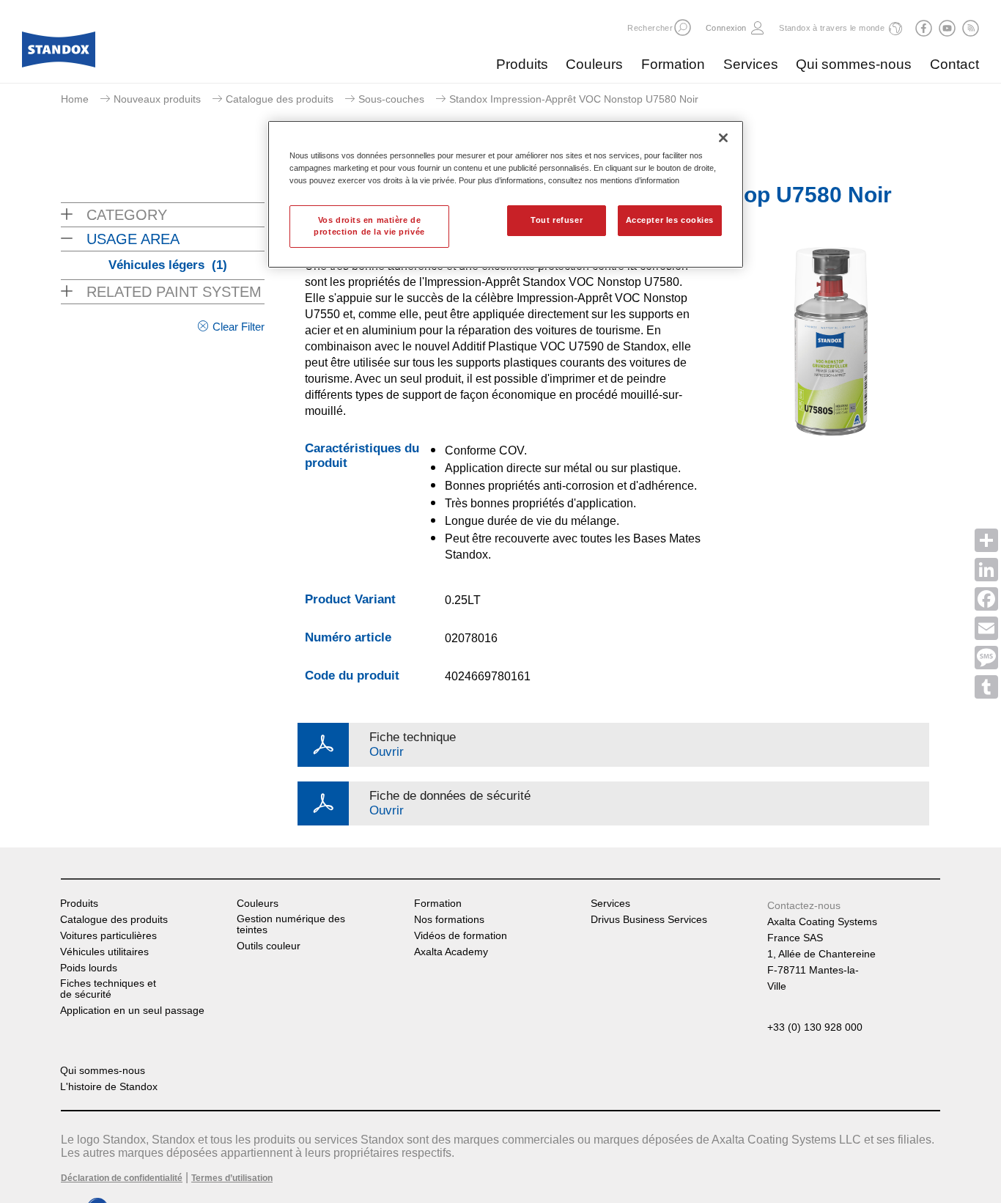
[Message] (986, 657)
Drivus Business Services (649, 919)
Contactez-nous (804, 905)
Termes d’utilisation (232, 1178)
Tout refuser (557, 220)
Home (75, 99)
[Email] (986, 628)
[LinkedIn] (986, 569)
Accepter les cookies (670, 220)
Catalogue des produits (279, 99)
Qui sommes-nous (854, 64)
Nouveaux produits (157, 99)
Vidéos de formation (460, 935)
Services (750, 64)
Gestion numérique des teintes (291, 924)
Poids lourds (88, 968)
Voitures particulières (108, 935)
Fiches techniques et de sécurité (108, 989)
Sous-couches (391, 99)
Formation (673, 64)
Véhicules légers (167, 265)
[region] (505, 194)
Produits (522, 64)
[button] (682, 27)
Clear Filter (239, 326)
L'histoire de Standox (109, 1086)
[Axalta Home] (58, 53)
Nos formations (449, 919)
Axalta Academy (451, 951)
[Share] (986, 540)
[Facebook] (986, 599)
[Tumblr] (986, 687)
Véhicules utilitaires (104, 951)
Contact (954, 64)
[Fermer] (723, 138)
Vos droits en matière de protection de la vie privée (369, 226)
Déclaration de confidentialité (121, 1178)
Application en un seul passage (132, 1010)
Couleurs (594, 64)
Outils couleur (268, 946)
